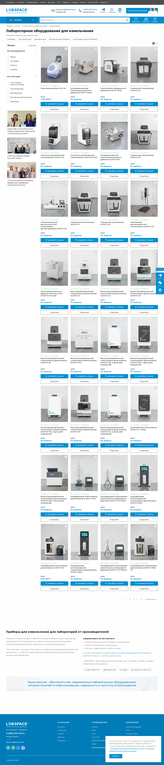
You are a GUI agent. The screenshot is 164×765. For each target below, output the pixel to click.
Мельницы (11, 39)
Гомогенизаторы (25, 39)
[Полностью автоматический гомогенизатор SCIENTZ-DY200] (84, 132)
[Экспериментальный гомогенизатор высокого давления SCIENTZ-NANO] (84, 65)
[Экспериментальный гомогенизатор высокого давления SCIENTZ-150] (114, 132)
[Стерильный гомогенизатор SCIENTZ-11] (84, 199)
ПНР (58, 2)
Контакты (20, 2)
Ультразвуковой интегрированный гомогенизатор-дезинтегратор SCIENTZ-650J (143, 500)
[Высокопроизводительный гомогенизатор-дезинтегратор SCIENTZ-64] (84, 404)
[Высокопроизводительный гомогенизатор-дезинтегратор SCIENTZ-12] (84, 268)
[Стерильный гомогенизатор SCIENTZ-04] (144, 65)
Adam (94, 730)
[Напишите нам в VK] (18, 748)
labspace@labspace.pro (66, 9)
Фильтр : (11, 45)
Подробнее (54, 109)
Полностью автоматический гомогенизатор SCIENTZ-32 (52, 156)
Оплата (43, 2)
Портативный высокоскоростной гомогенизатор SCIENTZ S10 (142, 224)
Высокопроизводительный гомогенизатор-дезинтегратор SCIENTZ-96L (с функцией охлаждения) (143, 361)
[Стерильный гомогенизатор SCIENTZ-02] (114, 199)
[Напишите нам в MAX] (23, 748)
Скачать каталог (142, 704)
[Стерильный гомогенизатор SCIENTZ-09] (144, 132)
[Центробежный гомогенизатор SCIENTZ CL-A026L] (144, 404)
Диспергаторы (40, 39)
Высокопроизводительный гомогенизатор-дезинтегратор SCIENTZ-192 (84, 360)
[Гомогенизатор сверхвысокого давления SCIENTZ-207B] (114, 65)
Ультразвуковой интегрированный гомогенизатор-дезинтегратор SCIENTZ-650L (84, 569)
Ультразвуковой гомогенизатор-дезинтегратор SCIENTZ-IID (54, 567)
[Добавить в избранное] (65, 49)
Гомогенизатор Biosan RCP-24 (53, 88)
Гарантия (66, 2)
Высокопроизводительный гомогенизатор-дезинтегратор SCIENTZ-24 (113, 293)
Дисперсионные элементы (59, 39)
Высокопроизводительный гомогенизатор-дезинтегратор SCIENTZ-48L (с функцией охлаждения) (113, 361)
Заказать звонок (88, 12)
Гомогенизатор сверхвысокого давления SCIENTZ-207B (113, 89)
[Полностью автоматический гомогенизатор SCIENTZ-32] (54, 132)
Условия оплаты (132, 734)
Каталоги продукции (133, 727)
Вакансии (104, 2)
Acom (94, 734)
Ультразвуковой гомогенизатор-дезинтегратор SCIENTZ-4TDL (84, 498)
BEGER (94, 744)
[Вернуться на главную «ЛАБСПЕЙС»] (30, 724)
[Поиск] (127, 20)
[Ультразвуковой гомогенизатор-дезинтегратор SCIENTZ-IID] (54, 542)
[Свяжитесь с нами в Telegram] (8, 748)
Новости (83, 2)
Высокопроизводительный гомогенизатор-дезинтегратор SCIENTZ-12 (84, 293)
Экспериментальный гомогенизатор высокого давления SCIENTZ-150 (110, 157)
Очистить (32, 45)
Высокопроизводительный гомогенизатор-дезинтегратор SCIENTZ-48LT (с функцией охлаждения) (54, 500)
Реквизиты (61, 740)
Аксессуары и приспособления (85, 39)
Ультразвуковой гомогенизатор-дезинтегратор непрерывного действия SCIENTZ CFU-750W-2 (114, 568)
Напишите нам (61, 12)
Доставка (51, 2)
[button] (21, 20)
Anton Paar (96, 737)
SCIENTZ (95, 727)
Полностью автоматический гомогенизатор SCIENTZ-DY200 (84, 156)
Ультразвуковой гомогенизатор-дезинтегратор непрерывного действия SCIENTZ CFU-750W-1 (114, 499)
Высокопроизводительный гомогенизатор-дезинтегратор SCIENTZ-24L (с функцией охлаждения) (113, 431)
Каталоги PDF (93, 2)
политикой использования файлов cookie (127, 749)
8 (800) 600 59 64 (90, 9)
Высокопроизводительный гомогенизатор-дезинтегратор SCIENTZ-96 (54, 360)
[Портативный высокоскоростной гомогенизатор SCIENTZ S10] (144, 199)
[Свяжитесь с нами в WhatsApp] (13, 748)
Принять (115, 756)
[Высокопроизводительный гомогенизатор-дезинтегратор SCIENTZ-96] (54, 335)
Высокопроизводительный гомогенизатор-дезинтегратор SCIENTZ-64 (84, 430)
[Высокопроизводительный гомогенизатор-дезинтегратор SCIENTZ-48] (144, 268)
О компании (10, 2)
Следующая (149, 599)
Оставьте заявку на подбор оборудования (120, 653)
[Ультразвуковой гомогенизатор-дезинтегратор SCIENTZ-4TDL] (84, 473)
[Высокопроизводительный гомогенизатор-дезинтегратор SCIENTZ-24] (114, 268)
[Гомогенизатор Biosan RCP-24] (54, 65)
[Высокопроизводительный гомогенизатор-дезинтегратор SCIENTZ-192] (84, 335)
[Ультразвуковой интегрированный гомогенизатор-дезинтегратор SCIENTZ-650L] (84, 542)
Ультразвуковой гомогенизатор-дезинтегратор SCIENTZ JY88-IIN (144, 568)
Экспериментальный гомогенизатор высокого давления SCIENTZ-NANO (81, 90)
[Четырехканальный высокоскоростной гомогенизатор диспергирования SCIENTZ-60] (54, 199)
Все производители (99, 747)
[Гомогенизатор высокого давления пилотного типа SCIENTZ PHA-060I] (54, 268)
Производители (32, 2)
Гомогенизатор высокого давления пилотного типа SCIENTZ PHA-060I (51, 293)
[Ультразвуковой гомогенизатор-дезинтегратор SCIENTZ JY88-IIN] (144, 542)
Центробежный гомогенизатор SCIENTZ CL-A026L (143, 429)
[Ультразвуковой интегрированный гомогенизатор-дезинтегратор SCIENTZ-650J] (144, 473)
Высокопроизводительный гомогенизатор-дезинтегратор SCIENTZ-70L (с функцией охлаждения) (54, 431)
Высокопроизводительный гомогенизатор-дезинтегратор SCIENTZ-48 (143, 293)
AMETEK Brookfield (99, 740)
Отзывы (74, 2)
